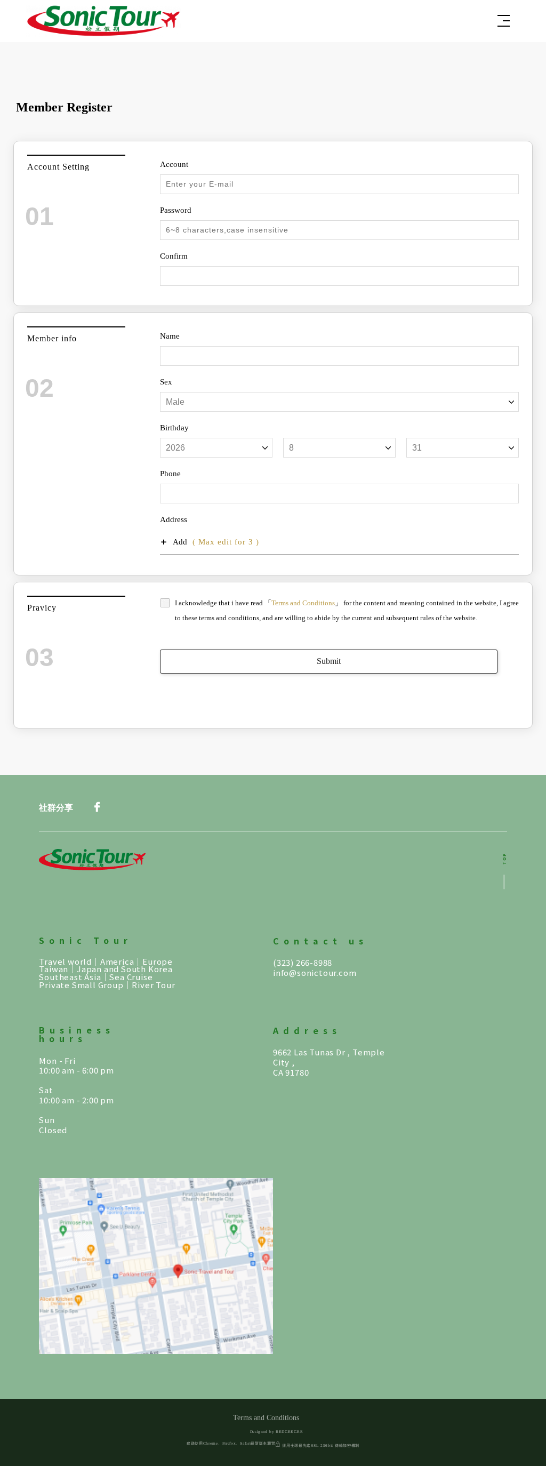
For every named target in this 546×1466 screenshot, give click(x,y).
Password (175, 210)
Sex (166, 382)
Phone (170, 473)
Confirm (174, 256)
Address (173, 519)
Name (170, 336)
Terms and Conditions (303, 603)
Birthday (174, 427)
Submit (329, 661)
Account (174, 164)
